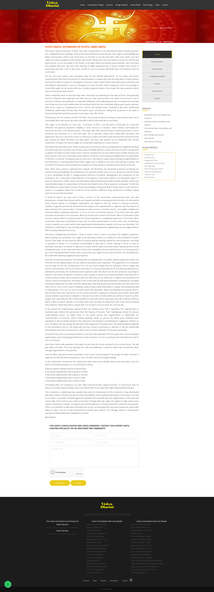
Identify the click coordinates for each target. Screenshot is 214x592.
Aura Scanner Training (152, 141)
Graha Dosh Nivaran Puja (154, 175)
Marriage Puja (150, 158)
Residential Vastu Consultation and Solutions (157, 116)
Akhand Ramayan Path (153, 164)
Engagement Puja (151, 153)
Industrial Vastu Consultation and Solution (157, 123)
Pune (58, 534)
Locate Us (157, 98)
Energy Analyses (121, 5)
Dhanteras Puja (150, 178)
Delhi (49, 528)
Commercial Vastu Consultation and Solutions (158, 130)
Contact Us (59, 483)
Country (157, 84)
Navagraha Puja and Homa (155, 156)
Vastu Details (135, 5)
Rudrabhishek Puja (152, 173)
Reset (78, 483)
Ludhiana (55, 528)
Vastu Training (157, 69)
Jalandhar (64, 528)
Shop (157, 5)
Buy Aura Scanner (157, 62)
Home (82, 5)
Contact (165, 5)
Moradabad (74, 528)
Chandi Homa (150, 170)
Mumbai (51, 534)
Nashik (63, 534)
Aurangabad (72, 534)
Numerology (148, 5)
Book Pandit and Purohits (154, 135)
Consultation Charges (95, 5)
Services (109, 5)
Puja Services (149, 138)
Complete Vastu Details (157, 76)
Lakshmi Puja (149, 167)
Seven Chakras (157, 91)
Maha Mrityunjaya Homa (154, 161)
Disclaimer (114, 581)
